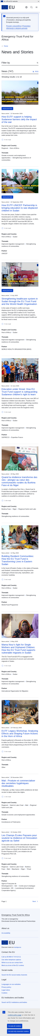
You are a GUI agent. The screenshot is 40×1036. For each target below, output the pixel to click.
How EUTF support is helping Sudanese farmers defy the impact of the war (19, 119)
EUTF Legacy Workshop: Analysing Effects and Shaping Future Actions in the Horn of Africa (20, 733)
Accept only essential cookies (18, 1031)
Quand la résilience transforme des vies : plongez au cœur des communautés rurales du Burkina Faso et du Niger (19, 481)
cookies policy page (14, 1015)
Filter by (6, 62)
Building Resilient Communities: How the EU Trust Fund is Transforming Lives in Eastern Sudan (18, 560)
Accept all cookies (14, 1026)
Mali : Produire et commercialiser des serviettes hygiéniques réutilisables (18, 783)
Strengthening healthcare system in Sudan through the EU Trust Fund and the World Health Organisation (20, 301)
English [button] (26, 7)
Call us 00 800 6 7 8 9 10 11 (11, 957)
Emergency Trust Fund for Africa (16, 915)
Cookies (4, 993)
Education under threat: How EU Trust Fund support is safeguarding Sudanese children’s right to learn (19, 392)
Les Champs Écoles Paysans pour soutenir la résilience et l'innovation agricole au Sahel (19, 838)
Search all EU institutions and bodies (14, 1002)
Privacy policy (6, 987)
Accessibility (6, 933)
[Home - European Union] (13, 7)
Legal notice (6, 990)
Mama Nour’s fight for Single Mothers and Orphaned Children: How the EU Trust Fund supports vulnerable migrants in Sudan (18, 648)
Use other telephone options (11, 959)
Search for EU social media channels (14, 975)
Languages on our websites (11, 984)
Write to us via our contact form (12, 962)
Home (6, 46)
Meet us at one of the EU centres (13, 965)
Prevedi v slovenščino (13, 26)
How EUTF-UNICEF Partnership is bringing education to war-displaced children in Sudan (20, 208)
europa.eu (17, 947)
